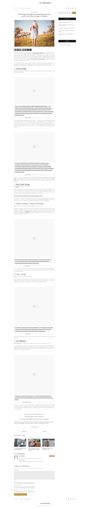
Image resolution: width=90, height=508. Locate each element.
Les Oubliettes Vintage (26, 401)
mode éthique (21, 423)
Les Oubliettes (21, 341)
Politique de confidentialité (25, 8)
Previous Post (24, 431)
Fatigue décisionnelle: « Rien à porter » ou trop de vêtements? (66, 25)
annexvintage (27, 333)
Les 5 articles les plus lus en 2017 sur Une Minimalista (20, 449)
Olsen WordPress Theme (41, 505)
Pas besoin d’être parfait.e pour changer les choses (66, 31)
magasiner (16, 423)
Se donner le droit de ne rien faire (64, 22)
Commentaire (16, 470)
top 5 (44, 423)
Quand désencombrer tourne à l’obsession (66, 28)
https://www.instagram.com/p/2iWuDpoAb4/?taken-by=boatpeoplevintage (28, 195)
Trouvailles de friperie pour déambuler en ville (47, 449)
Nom (15, 481)
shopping (40, 423)
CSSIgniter (51, 505)
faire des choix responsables (38, 52)
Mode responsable (34, 12)
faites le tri (27, 211)
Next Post (44, 431)
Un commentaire (37, 18)
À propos (16, 8)
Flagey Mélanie (22, 456)
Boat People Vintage (23, 184)
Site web (15, 489)
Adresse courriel (17, 485)
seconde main (35, 423)
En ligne (17, 186)
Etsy (18, 343)
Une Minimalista (45, 3)
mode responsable (28, 423)
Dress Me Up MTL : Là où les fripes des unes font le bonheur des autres (34, 449)
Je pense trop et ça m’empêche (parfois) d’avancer (65, 34)
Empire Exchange (27, 265)
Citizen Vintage (21, 68)
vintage (47, 423)
